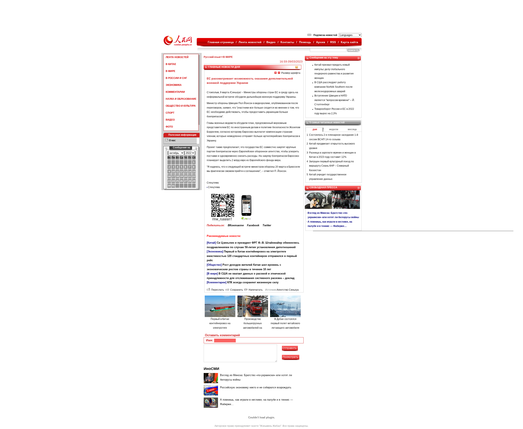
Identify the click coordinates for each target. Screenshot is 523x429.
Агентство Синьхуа (288, 289)
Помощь (305, 42)
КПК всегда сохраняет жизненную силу (252, 282)
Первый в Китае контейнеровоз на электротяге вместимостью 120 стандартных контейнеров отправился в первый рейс (252, 256)
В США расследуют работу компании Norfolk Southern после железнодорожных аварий (333, 87)
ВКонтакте (236, 225)
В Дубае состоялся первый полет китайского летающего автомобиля (285, 323)
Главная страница (221, 42)
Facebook (253, 225)
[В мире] (212, 273)
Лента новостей (250, 42)
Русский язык (212, 57)
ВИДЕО (170, 119)
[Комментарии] (216, 282)
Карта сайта (349, 42)
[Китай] (211, 242)
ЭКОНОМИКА (174, 85)
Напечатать (255, 289)
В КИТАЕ (171, 64)
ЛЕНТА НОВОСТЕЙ (177, 57)
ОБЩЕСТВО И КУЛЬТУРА (181, 105)
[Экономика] (215, 251)
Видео (271, 42)
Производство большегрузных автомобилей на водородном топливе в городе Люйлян (252, 328)
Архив (320, 42)
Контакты (287, 42)
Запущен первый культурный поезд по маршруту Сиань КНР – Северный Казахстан (331, 166)
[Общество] (214, 264)
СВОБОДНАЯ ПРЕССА (323, 187)
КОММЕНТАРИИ (175, 92)
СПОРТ (170, 112)
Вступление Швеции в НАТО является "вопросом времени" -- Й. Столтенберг (334, 100)
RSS (333, 42)
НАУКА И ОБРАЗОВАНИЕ (181, 98)
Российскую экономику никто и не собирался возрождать (255, 387)
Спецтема (214, 187)
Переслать (217, 289)
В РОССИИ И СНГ (176, 78)
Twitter (267, 225)
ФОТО (169, 126)
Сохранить (236, 289)
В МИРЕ (170, 71)
